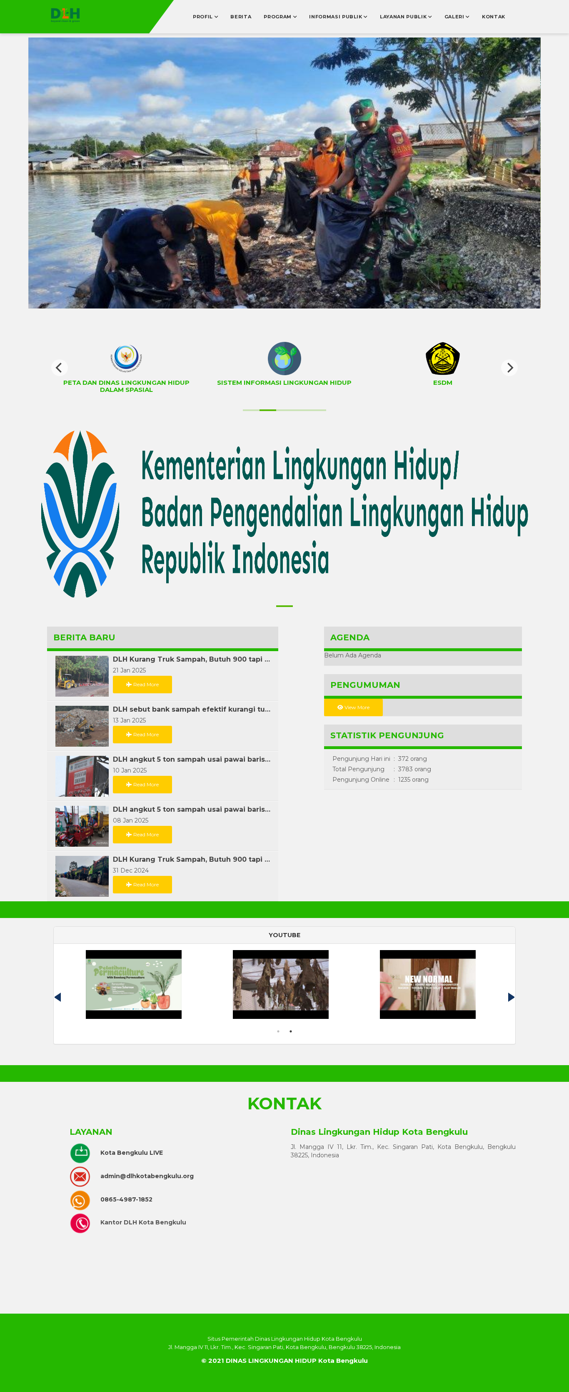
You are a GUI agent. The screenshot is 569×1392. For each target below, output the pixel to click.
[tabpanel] (431, 987)
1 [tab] (278, 1031)
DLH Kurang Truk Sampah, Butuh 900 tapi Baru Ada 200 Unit (192, 659)
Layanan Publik (404, 17)
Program (278, 17)
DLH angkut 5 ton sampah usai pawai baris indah (192, 759)
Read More (145, 684)
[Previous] (59, 367)
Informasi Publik (336, 17)
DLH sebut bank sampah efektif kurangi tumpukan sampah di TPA (192, 709)
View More (356, 707)
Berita (240, 17)
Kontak (493, 17)
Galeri (455, 17)
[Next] (509, 367)
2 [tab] (291, 1031)
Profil (204, 17)
